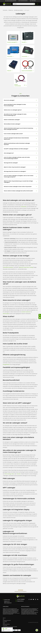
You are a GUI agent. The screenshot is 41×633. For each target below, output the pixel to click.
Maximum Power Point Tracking (26, 267)
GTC (3, 619)
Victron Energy (8, 473)
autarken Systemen (25, 311)
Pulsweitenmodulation (8, 267)
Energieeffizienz (6, 364)
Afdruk (4, 622)
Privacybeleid (5, 621)
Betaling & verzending (6, 624)
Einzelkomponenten (18, 10)
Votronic (18, 473)
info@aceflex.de (20, 601)
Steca (13, 473)
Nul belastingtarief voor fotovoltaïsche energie (10, 626)
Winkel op (10, 10)
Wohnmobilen (6, 313)
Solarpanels (23, 206)
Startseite (5, 10)
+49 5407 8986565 (20, 599)
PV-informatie (5, 625)
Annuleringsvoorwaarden (7, 620)
